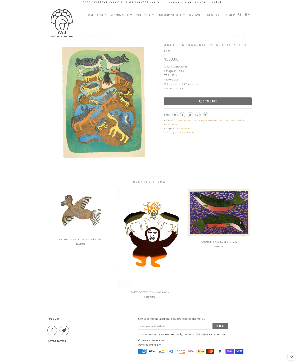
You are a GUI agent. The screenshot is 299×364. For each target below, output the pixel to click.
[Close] (197, 121)
